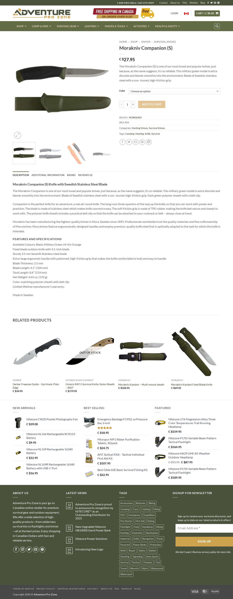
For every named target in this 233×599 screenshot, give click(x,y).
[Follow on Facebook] (208, 3)
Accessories (126, 503)
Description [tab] (21, 175)
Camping (129, 133)
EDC (122, 515)
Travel (123, 568)
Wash (145, 568)
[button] (207, 13)
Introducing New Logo (89, 549)
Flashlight (125, 526)
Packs (160, 538)
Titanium (147, 562)
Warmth (134, 568)
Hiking (159, 526)
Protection (155, 544)
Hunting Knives (140, 128)
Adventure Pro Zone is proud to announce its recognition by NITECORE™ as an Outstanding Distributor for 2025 (94, 511)
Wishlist (193, 2)
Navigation (148, 538)
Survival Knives (165, 41)
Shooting (124, 556)
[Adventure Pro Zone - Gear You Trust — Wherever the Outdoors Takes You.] (41, 13)
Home (123, 41)
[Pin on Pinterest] (142, 142)
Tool (158, 562)
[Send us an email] (215, 3)
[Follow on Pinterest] (218, 3)
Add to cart (152, 104)
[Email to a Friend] (136, 142)
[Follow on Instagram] (23, 550)
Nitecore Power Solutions (91, 538)
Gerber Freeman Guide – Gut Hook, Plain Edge (36, 386)
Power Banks (140, 544)
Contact (163, 2)
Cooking (145, 509)
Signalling (138, 556)
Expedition (149, 515)
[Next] (107, 89)
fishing (151, 521)
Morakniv (135, 117)
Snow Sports (152, 556)
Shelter (152, 550)
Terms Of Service (23, 588)
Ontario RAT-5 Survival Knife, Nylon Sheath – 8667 (90, 386)
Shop (134, 41)
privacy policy (209, 552)
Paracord (125, 544)
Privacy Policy (45, 588)
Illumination (152, 532)
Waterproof (157, 568)
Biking (152, 503)
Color (122, 91)
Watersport (126, 574)
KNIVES (145, 41)
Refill (122, 550)
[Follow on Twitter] (211, 3)
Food (136, 526)
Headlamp (147, 526)
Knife (147, 133)
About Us (175, 2)
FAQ (184, 2)
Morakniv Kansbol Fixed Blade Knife (191, 384)
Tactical (136, 562)
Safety (142, 550)
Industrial (125, 538)
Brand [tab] (71, 175)
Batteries (141, 503)
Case (135, 509)
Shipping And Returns (71, 588)
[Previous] (19, 89)
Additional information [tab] (48, 175)
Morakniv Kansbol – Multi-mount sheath (141, 384)
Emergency (134, 515)
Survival (155, 133)
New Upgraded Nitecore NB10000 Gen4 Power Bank (93, 528)
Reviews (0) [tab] (85, 175)
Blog (202, 2)
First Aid (140, 521)
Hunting (139, 133)
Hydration (137, 532)
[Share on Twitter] (129, 142)
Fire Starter (126, 521)
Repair (132, 550)
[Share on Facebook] (123, 142)
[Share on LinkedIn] (149, 142)
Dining (156, 509)
